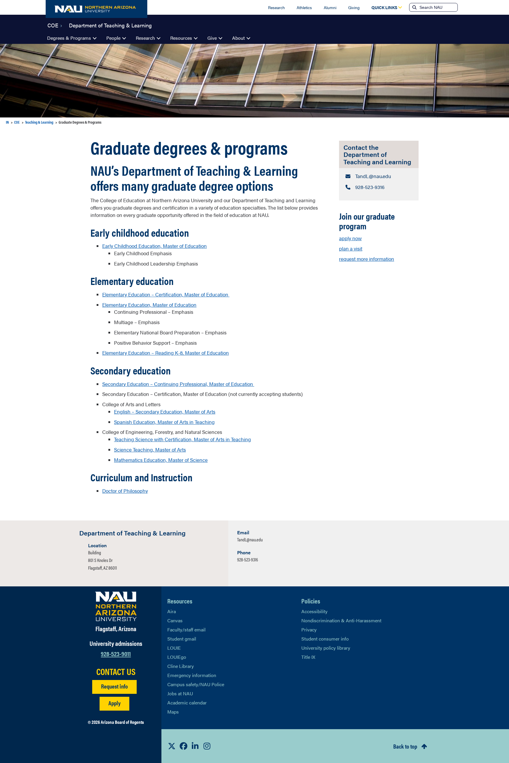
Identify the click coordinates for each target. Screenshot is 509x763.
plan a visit (350, 248)
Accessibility (314, 611)
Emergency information (191, 675)
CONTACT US (115, 671)
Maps (173, 711)
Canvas (175, 620)
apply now (350, 238)
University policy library (325, 648)
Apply (114, 703)
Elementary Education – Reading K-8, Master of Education (165, 352)
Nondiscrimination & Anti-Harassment (341, 620)
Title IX (308, 657)
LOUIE (174, 648)
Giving (354, 7)
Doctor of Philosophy (125, 490)
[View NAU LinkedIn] (195, 746)
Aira (171, 611)
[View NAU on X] (172, 746)
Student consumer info (325, 638)
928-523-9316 (247, 559)
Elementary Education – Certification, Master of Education (165, 294)
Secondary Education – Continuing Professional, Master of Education (178, 383)
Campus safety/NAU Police (195, 684)
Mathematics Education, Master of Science (161, 459)
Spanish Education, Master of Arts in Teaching (164, 421)
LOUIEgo (176, 657)
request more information (366, 258)
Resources (181, 37)
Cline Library (180, 666)
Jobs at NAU (180, 693)
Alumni (330, 7)
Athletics (304, 7)
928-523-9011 (116, 653)
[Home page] (96, 9)
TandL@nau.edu (250, 539)
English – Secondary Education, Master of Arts (164, 411)
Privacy (309, 629)
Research (276, 7)
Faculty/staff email (186, 629)
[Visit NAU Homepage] (116, 606)
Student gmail (181, 638)
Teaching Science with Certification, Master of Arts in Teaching (182, 439)
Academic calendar (187, 702)
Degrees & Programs (69, 37)
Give (212, 37)
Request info (114, 686)
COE (52, 24)
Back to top (405, 746)
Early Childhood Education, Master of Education (154, 245)
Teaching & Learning (39, 122)
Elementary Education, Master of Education (149, 304)
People (113, 37)
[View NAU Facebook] (183, 746)
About (238, 37)
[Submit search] (413, 7)
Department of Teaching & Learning (110, 24)
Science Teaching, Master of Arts (150, 449)
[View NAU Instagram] (207, 746)
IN (7, 122)
